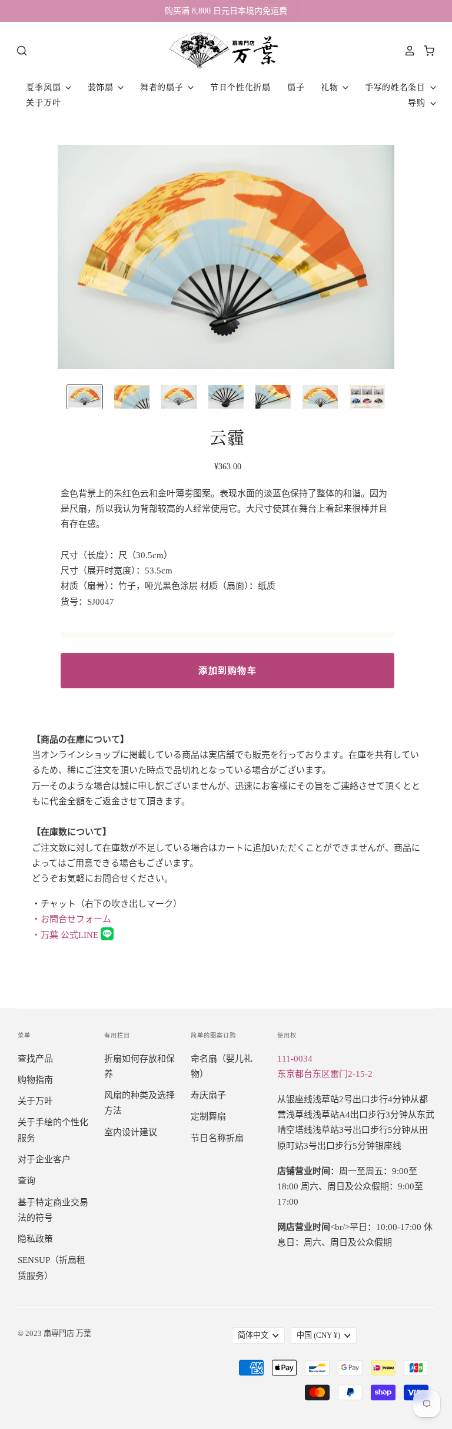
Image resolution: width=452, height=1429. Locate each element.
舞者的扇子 (163, 87)
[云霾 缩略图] (84, 397)
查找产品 (35, 1058)
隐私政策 (35, 1239)
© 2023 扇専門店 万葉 (54, 1333)
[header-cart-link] (426, 51)
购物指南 (35, 1080)
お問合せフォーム (71, 919)
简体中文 (253, 1335)
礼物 (331, 87)
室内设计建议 (130, 1132)
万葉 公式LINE (66, 935)
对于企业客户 (44, 1159)
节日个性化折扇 (240, 87)
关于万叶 (43, 102)
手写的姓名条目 (396, 87)
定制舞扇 (208, 1116)
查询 (26, 1180)
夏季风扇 (45, 87)
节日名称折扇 (217, 1138)
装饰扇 (102, 87)
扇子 (295, 87)
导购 (418, 102)
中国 (318, 1335)
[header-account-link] (407, 51)
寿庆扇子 (208, 1095)
